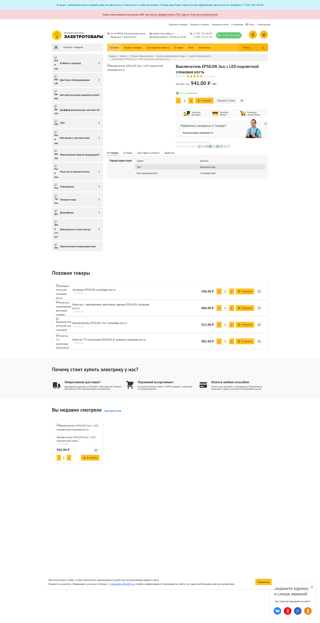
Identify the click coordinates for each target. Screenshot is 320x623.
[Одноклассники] (202, 146)
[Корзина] (264, 34)
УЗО (178, 14)
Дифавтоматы (166, 14)
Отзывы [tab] (127, 152)
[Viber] (221, 146)
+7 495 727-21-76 (202, 36)
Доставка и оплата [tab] (148, 152)
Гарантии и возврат (178, 24)
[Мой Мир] (206, 146)
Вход (251, 24)
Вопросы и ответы (199, 24)
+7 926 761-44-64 (202, 33)
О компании (237, 24)
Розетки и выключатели (203, 14)
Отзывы (178, 47)
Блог (191, 47)
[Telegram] (228, 146)
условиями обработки (122, 584)
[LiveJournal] (217, 146)
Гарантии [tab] (169, 152)
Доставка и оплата (158, 47)
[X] (210, 146)
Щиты (185, 14)
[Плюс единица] (191, 101)
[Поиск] (263, 47)
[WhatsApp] (224, 146)
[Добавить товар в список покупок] (241, 101)
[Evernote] (213, 146)
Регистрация (264, 24)
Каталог (114, 47)
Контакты (204, 47)
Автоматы (151, 14)
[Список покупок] (253, 34)
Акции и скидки (133, 47)
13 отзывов (209, 76)
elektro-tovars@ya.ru (163, 33)
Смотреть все (112, 410)
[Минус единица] (178, 101)
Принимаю (264, 582)
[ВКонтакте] (199, 146)
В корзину (205, 100)
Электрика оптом (220, 24)
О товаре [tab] (112, 152)
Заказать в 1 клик (226, 100)
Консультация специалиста (198, 132)
